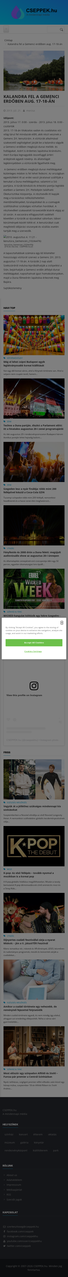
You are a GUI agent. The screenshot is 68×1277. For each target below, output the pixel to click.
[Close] (62, 622)
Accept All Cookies (34, 642)
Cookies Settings (33, 651)
